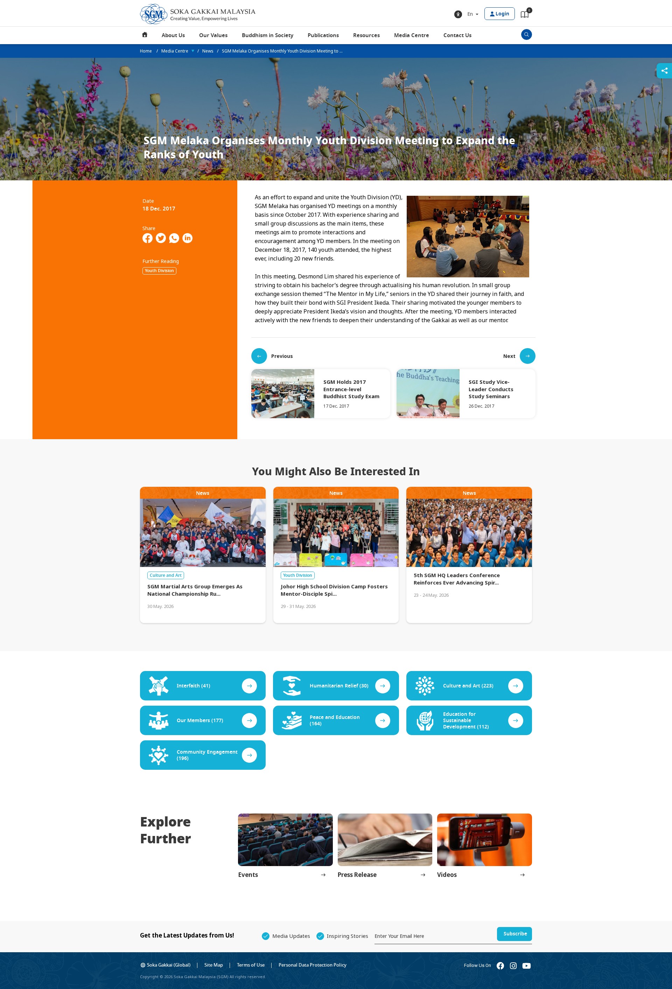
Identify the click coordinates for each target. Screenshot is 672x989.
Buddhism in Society (267, 35)
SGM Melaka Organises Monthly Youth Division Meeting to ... (282, 51)
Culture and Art (166, 575)
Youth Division (159, 271)
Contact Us (457, 35)
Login (502, 14)
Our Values (213, 35)
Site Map (213, 965)
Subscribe (515, 934)
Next (509, 356)
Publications (323, 35)
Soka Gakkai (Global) (168, 965)
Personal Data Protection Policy (312, 965)
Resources (366, 35)
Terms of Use (251, 965)
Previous (282, 356)
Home (145, 35)
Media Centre (411, 35)
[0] (524, 15)
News (208, 51)
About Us (173, 35)
